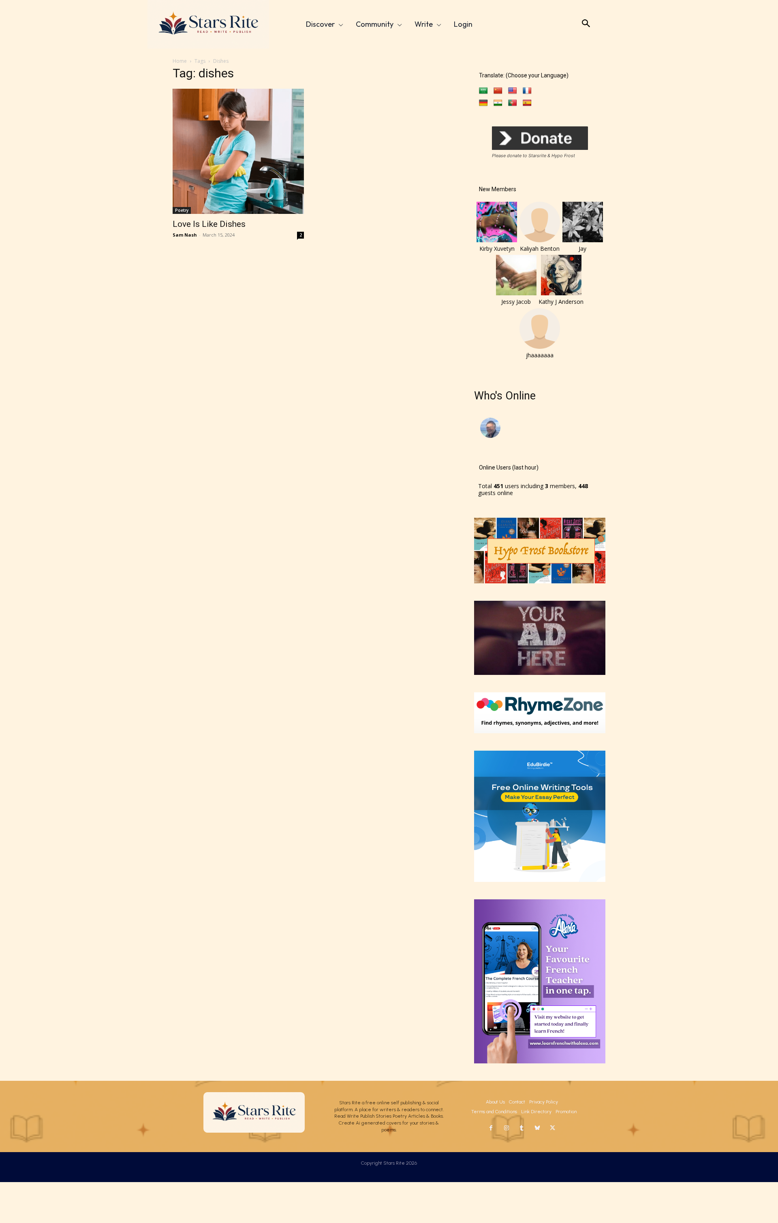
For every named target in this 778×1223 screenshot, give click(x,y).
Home (180, 61)
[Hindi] (498, 103)
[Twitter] (552, 1128)
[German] (483, 103)
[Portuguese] (512, 103)
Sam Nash (185, 235)
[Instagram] (506, 1128)
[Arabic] (483, 91)
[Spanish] (527, 103)
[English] (512, 91)
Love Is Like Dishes (209, 224)
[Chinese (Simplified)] (498, 91)
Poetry (181, 210)
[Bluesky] (537, 1128)
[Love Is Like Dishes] (238, 151)
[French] (527, 91)
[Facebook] (491, 1128)
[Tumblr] (522, 1128)
